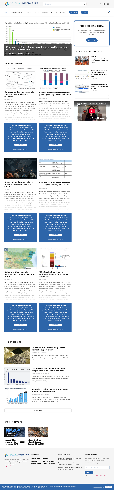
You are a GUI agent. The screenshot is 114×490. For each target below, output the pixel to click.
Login (84, 12)
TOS (97, 475)
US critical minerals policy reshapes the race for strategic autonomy (53, 274)
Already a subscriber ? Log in (20, 149)
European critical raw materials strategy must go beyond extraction (19, 94)
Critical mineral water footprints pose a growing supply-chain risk (55, 94)
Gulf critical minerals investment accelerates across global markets (55, 184)
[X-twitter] (100, 4)
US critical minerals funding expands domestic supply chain (49, 349)
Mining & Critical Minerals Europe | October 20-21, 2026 (36, 442)
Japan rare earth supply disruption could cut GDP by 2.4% (99, 86)
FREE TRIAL (74, 12)
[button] (5, 37)
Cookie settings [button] (99, 487)
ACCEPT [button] (108, 487)
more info (7, 466)
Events (36, 12)
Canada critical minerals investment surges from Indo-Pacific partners (49, 369)
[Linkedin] (104, 4)
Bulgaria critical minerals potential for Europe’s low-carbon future (20, 274)
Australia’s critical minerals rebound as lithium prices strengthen (50, 390)
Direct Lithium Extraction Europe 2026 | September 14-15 (14, 442)
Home (6, 12)
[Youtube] (108, 4)
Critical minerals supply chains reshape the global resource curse (18, 184)
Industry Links (47, 12)
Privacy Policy (103, 475)
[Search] (84, 4)
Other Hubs (60, 12)
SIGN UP (88, 472)
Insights (28, 12)
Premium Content (17, 12)
